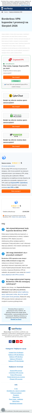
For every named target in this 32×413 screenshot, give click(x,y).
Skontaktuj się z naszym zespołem (16, 391)
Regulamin (16, 395)
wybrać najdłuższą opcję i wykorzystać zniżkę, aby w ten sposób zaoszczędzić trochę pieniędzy (15, 294)
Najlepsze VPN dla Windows (16, 354)
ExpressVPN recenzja (16, 370)
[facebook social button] (10, 341)
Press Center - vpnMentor (16, 399)
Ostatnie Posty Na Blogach (16, 352)
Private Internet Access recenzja (16, 377)
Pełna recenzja (15, 191)
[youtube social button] (21, 341)
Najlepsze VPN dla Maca (16, 356)
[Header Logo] (7, 8)
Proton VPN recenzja (16, 375)
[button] (3, 409)
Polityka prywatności (16, 393)
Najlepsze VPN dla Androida (16, 361)
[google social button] (17, 341)
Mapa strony (16, 397)
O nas (16, 388)
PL (26, 8)
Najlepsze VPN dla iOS (16, 359)
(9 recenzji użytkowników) (8, 166)
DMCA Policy (16, 401)
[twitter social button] (13, 341)
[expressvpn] (16, 72)
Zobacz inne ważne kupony (19, 217)
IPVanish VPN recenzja (16, 379)
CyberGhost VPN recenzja (16, 372)
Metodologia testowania (16, 403)
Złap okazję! (15, 77)
